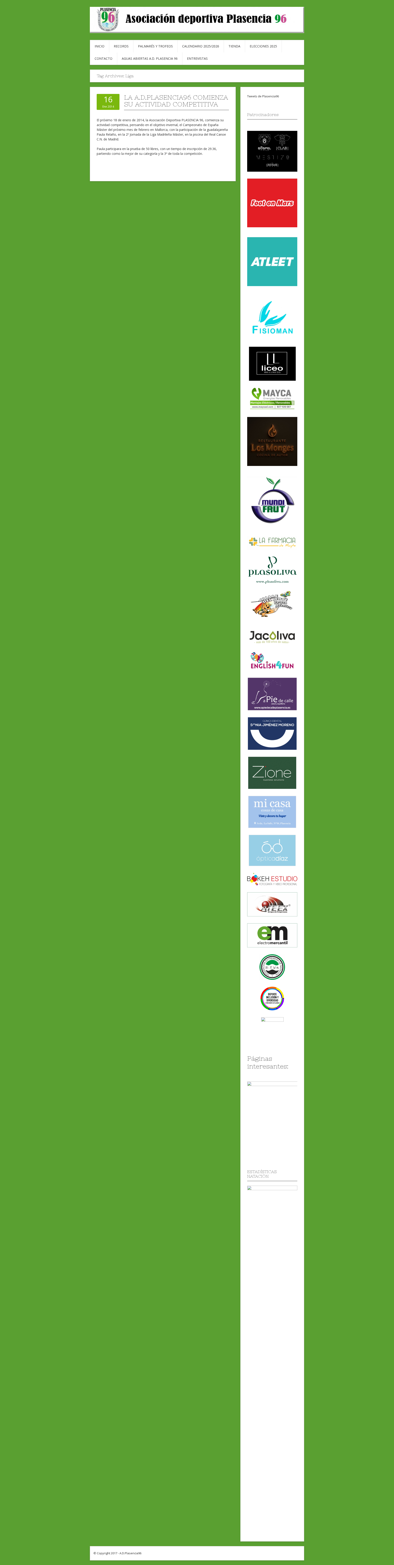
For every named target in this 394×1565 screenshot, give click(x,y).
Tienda (234, 46)
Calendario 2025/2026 (200, 46)
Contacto (103, 58)
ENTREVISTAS (197, 58)
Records (121, 46)
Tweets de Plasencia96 (263, 96)
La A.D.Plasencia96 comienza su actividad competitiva (176, 101)
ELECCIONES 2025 (263, 46)
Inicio (99, 46)
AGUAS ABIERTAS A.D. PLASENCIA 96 (150, 58)
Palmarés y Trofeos (155, 46)
